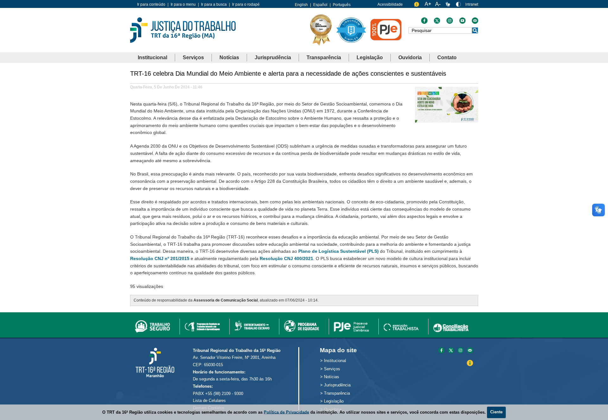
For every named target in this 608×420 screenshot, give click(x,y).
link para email (470, 350)
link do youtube (462, 22)
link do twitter (437, 22)
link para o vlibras (449, 5)
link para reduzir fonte (438, 5)
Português (342, 5)
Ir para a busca (214, 4)
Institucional (152, 57)
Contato (447, 57)
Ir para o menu (183, 4)
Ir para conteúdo (151, 4)
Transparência (324, 57)
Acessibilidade (390, 4)
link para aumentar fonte (428, 5)
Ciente (496, 412)
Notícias (229, 57)
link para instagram (460, 350)
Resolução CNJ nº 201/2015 (159, 258)
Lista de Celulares (209, 400)
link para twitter (451, 350)
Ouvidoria (410, 57)
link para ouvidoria (417, 5)
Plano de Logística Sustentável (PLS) (338, 251)
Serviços (193, 57)
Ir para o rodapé (246, 4)
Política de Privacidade (286, 412)
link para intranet (472, 6)
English (301, 5)
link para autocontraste (459, 5)
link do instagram (449, 22)
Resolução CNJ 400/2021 (286, 258)
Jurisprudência (273, 57)
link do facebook (424, 22)
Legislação (370, 57)
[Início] (183, 30)
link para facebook (441, 350)
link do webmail (475, 22)
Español (320, 5)
